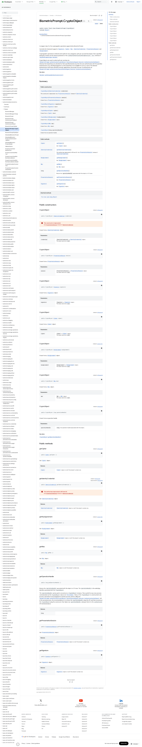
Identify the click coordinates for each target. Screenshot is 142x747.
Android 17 (84, 716)
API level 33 (100, 249)
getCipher (60, 143)
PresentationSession (93, 49)
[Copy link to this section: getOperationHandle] (55, 577)
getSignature (60, 183)
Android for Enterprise (27, 719)
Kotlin (96, 23)
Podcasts (24, 731)
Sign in (138, 1)
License (28, 743)
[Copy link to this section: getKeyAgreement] (53, 517)
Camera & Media (46, 724)
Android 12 (84, 728)
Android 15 (84, 721)
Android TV (64, 726)
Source (23, 724)
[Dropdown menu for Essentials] (23, 2)
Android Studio (130, 1)
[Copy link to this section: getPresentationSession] (57, 621)
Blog (64, 1)
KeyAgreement (44, 51)
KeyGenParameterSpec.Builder (48, 57)
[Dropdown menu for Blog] (67, 2)
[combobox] (101, 1)
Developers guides (106, 720)
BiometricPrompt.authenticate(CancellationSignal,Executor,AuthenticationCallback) (65, 69)
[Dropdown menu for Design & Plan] (35, 2)
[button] (9, 18)
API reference (6, 7)
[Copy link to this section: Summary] (48, 81)
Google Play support (126, 721)
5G (42, 728)
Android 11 (84, 731)
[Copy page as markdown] (88, 21)
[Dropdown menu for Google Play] (58, 2)
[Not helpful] (101, 15)
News (23, 726)
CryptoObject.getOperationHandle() (50, 437)
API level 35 (100, 406)
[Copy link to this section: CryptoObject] (50, 210)
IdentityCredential (79, 49)
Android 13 (84, 726)
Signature (61, 49)
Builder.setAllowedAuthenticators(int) (51, 75)
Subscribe (124, 743)
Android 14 (84, 724)
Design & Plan (30, 1)
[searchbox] (10, 13)
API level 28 (100, 20)
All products (76, 737)
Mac (72, 49)
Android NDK (105, 727)
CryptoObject (45, 91)
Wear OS (64, 719)
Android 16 (84, 719)
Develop (41, 1)
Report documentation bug (128, 719)
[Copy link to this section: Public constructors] (57, 205)
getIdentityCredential (63, 149)
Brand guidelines (36, 743)
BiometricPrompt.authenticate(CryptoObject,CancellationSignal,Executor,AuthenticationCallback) (69, 62)
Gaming (44, 716)
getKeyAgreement (61, 157)
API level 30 (100, 210)
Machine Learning (46, 719)
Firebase (54, 737)
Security (24, 721)
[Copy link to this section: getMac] (46, 547)
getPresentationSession (64, 177)
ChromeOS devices (66, 721)
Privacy (43, 726)
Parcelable (70, 595)
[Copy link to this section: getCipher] (47, 449)
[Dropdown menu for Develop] (46, 2)
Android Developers (43, 15)
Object (47, 30)
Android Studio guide (107, 718)
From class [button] (49, 197)
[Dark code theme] (102, 214)
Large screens (65, 716)
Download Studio (106, 725)
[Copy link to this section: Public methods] (54, 444)
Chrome (47, 737)
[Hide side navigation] (17, 744)
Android (24, 716)
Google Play (52, 1)
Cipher (67, 49)
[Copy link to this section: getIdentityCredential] (55, 479)
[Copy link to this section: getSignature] (49, 651)
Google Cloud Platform (64, 737)
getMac (59, 164)
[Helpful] (99, 15)
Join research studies (127, 724)
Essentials (18, 1)
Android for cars (65, 724)
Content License (77, 688)
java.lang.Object (43, 34)
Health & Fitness (45, 721)
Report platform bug (126, 716)
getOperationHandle (62, 170)
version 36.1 (100, 344)
